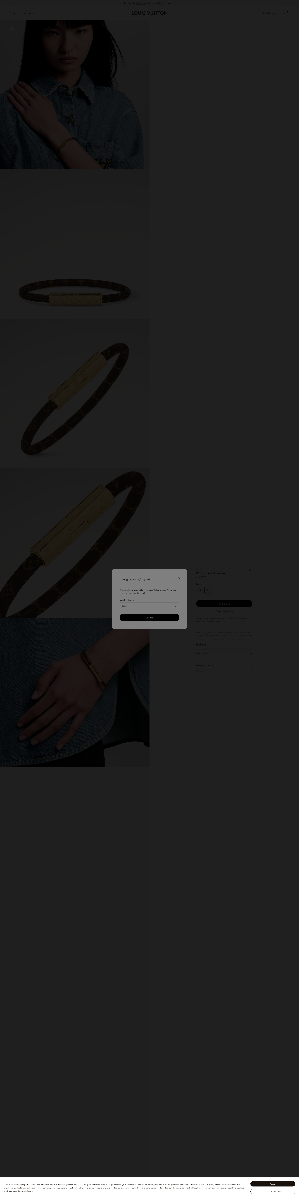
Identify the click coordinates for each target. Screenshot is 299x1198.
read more (28, 1190)
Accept (273, 1183)
